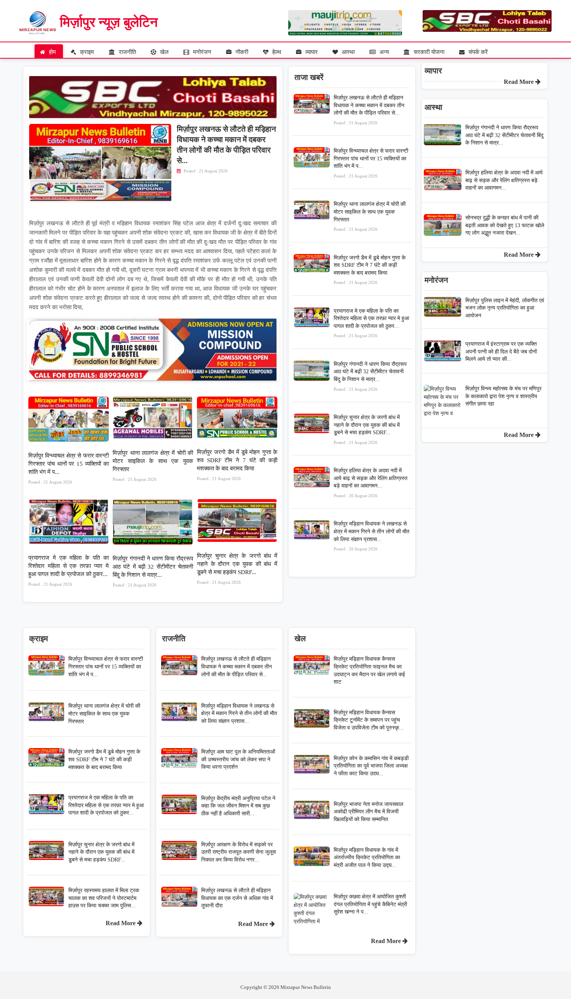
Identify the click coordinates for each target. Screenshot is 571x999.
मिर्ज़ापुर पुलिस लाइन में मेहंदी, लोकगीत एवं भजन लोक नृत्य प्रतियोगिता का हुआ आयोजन (504, 308)
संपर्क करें (477, 52)
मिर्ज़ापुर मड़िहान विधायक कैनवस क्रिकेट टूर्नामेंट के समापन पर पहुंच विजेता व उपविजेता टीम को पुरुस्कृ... (369, 720)
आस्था (347, 52)
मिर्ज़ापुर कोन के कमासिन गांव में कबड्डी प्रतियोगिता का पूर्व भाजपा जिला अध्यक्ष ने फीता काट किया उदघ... (371, 765)
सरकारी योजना (428, 52)
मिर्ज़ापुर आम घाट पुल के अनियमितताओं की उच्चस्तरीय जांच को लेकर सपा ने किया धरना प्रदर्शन (238, 759)
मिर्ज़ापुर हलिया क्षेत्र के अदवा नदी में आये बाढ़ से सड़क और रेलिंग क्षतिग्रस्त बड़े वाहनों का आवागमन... (370, 483)
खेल (163, 52)
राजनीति (126, 52)
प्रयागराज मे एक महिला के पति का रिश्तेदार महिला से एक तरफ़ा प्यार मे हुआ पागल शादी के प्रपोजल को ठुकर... (68, 571)
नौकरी (241, 52)
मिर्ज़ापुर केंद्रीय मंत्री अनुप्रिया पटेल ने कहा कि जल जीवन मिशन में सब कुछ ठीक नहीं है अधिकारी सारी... (238, 805)
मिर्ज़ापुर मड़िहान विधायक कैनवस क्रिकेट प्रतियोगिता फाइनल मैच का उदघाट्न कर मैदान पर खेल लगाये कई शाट (369, 670)
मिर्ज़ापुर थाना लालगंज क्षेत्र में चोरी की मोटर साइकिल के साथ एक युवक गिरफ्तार (153, 466)
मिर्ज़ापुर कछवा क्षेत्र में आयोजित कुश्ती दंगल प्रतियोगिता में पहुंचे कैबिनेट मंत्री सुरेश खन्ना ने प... (370, 904)
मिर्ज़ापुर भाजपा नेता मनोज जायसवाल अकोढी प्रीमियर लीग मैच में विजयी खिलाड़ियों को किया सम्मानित (368, 811)
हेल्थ (276, 52)
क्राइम (86, 52)
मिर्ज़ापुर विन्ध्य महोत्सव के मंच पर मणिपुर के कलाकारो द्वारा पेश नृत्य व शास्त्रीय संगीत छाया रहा (503, 396)
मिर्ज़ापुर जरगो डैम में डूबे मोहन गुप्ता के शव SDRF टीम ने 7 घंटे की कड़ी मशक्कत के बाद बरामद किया (237, 465)
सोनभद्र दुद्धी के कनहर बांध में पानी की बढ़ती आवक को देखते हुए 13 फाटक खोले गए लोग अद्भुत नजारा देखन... (504, 225)
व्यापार (311, 52)
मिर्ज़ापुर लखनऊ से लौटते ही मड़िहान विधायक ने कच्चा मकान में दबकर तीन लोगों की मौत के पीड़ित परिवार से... (369, 110)
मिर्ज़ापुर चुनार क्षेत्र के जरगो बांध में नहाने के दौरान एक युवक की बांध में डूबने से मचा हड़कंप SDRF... (237, 569)
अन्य (383, 52)
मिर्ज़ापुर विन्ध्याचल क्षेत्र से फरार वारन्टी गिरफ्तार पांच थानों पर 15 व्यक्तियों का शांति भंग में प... (68, 468)
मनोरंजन (201, 52)
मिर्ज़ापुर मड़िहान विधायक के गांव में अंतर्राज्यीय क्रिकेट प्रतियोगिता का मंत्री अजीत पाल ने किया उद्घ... (367, 857)
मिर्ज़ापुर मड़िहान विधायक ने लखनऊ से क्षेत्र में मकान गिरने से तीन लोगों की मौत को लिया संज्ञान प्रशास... (371, 536)
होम (51, 52)
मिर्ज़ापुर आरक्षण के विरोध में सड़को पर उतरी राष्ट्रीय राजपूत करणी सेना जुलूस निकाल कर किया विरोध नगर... (238, 852)
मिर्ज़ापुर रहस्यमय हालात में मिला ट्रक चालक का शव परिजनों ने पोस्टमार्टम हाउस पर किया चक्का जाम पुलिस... (103, 898)
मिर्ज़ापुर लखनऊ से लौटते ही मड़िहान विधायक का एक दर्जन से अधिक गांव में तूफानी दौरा (237, 898)
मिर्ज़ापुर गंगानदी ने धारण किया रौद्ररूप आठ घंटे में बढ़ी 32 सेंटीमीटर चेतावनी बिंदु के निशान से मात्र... (153, 571)
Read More (121, 923)
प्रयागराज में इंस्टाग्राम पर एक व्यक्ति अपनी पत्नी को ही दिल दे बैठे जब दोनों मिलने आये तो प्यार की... (501, 351)
